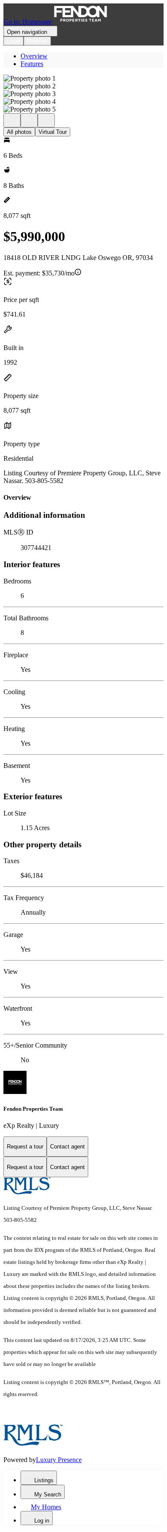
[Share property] (46, 120)
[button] (83, 78)
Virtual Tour (53, 132)
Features (32, 63)
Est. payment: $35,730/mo (39, 273)
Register (37, 41)
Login (13, 41)
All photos (19, 132)
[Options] (12, 120)
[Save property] (29, 120)
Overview (34, 56)
